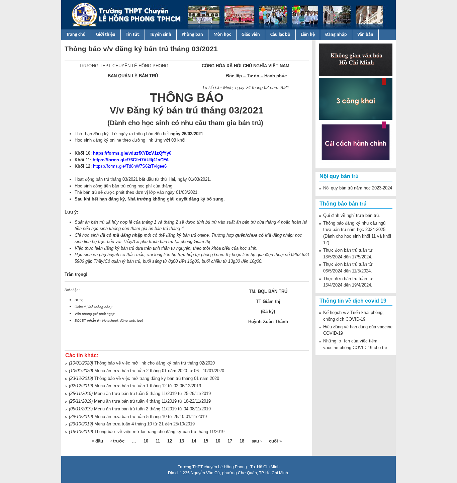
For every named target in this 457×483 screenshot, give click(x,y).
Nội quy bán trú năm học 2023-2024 (357, 187)
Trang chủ (76, 34)
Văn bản (365, 34)
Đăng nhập (336, 34)
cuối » (275, 441)
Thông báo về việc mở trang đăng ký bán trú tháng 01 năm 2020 (156, 378)
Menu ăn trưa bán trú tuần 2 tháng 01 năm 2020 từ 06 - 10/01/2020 (159, 370)
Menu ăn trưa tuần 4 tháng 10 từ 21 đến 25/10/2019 (144, 423)
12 (169, 441)
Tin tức (133, 34)
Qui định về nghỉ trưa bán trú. (351, 215)
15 (205, 441)
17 (229, 441)
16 (217, 441)
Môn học (222, 34)
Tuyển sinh (160, 34)
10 (146, 441)
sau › (257, 441)
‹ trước (117, 441)
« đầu (97, 441)
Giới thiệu (105, 34)
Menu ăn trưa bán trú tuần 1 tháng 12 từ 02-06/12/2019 (147, 385)
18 (242, 441)
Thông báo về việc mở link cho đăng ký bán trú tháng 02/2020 (154, 363)
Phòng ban (192, 34)
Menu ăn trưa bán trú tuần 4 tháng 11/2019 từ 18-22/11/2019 (152, 401)
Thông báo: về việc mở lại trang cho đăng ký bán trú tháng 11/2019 (159, 431)
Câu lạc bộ (280, 34)
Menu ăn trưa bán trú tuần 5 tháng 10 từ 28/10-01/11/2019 (150, 416)
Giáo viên (251, 34)
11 (158, 441)
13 (181, 441)
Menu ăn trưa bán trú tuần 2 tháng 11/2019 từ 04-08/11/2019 (152, 408)
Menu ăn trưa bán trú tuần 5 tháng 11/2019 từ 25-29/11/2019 (152, 393)
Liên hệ (308, 34)
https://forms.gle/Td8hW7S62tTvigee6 (130, 166)
